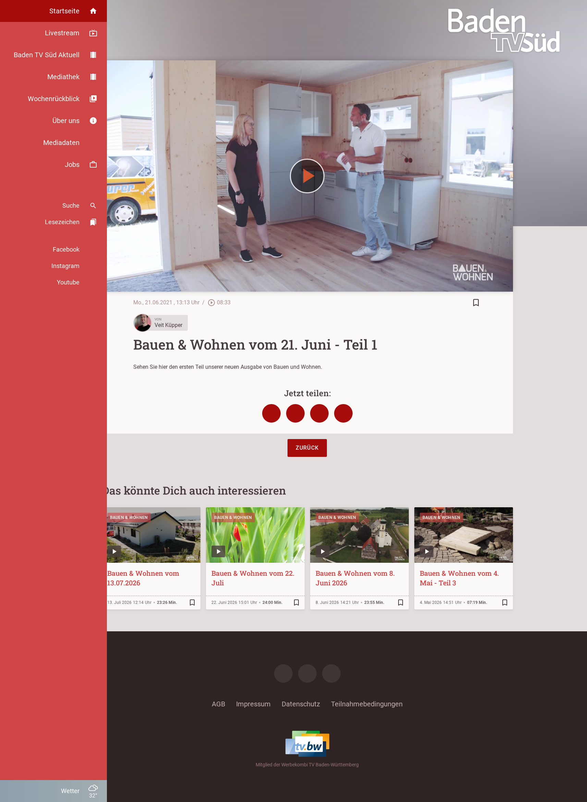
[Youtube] (331, 673)
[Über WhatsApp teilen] (319, 413)
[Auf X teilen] (295, 413)
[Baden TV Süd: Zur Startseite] (504, 30)
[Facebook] (283, 673)
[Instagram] (307, 673)
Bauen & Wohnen (129, 517)
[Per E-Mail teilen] (343, 413)
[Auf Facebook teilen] (271, 413)
